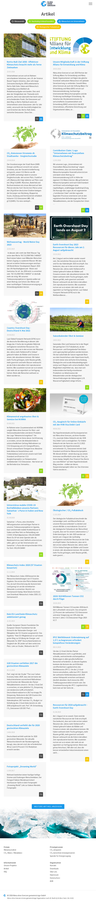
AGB (51, 881)
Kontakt (53, 865)
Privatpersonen (56, 847)
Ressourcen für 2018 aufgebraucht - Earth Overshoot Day (70, 706)
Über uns (53, 872)
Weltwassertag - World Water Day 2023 (23, 243)
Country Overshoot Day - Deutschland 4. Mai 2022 (19, 329)
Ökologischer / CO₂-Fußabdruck (68, 510)
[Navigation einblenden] (90, 4)
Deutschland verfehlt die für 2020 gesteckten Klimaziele (23, 727)
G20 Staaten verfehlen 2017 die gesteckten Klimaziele (22, 664)
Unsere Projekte (10, 865)
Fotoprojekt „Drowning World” (22, 766)
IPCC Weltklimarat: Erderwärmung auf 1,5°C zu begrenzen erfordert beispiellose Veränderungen (71, 640)
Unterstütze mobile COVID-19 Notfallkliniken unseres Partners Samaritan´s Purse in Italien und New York (25, 509)
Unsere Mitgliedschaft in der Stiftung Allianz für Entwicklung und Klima (71, 63)
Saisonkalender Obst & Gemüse (68, 335)
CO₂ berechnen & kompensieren (62, 853)
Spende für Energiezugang (60, 856)
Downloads (54, 868)
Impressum (54, 875)
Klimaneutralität (10, 850)
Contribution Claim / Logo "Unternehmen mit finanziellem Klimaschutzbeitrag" (68, 153)
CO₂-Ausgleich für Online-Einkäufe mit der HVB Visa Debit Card (69, 423)
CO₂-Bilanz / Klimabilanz (13, 853)
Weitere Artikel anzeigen (48, 806)
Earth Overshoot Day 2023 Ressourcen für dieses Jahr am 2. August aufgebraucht (68, 247)
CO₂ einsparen (55, 850)
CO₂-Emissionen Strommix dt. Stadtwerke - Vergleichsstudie (22, 154)
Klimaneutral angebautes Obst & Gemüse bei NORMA (23, 418)
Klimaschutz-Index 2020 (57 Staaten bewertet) (24, 566)
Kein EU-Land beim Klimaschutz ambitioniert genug (22, 615)
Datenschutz (55, 878)
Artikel (6, 868)
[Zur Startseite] (48, 3)
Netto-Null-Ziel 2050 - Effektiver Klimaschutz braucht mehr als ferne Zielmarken (24, 64)
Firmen (7, 847)
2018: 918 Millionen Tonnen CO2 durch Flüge (68, 597)
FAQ (5, 872)
